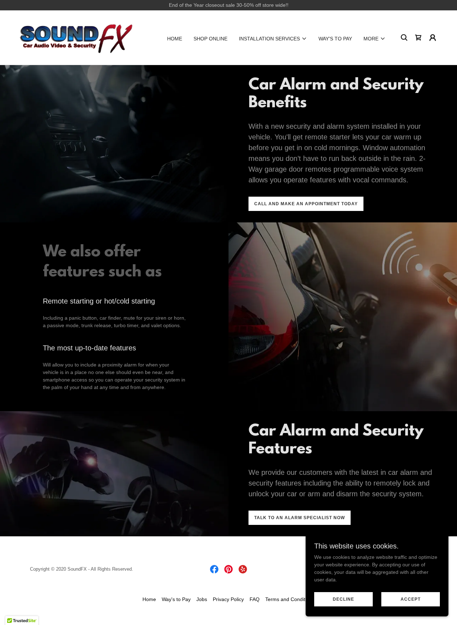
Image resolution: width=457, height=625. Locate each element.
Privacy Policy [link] (228, 599)
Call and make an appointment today (306, 203)
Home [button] (149, 599)
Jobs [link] (201, 599)
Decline (343, 599)
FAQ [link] (255, 599)
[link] (76, 37)
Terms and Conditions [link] (290, 599)
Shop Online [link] (210, 38)
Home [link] (174, 38)
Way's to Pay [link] (335, 38)
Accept (411, 599)
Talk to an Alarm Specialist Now (299, 517)
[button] (273, 38)
